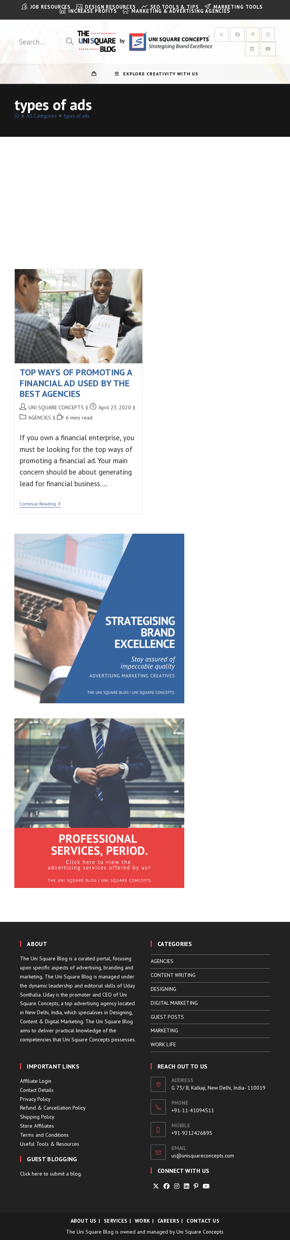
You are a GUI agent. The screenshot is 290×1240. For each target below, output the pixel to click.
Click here (31, 1173)
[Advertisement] (145, 193)
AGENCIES (39, 417)
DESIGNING (163, 989)
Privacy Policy (35, 1099)
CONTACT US (203, 1220)
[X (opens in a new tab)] (221, 35)
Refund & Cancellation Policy (53, 1107)
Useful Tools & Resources (49, 1143)
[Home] (16, 116)
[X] (156, 1186)
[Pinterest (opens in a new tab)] (252, 35)
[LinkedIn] (186, 1186)
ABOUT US (84, 1220)
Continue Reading (40, 504)
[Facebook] (167, 1186)
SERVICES (116, 1220)
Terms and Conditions (44, 1134)
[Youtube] (206, 1186)
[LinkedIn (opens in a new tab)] (252, 49)
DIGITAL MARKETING (174, 1003)
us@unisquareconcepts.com (202, 1155)
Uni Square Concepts (200, 1231)
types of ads (76, 116)
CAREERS (168, 1220)
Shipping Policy (37, 1116)
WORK (142, 1220)
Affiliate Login (35, 1081)
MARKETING (164, 1030)
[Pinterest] (196, 1186)
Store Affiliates (37, 1125)
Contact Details (37, 1090)
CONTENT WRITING (173, 975)
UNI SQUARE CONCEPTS (56, 407)
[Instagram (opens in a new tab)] (268, 35)
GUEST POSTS (167, 1016)
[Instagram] (176, 1186)
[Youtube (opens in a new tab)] (268, 49)
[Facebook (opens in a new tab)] (237, 35)
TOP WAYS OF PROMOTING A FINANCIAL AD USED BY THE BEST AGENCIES (76, 383)
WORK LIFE (163, 1044)
